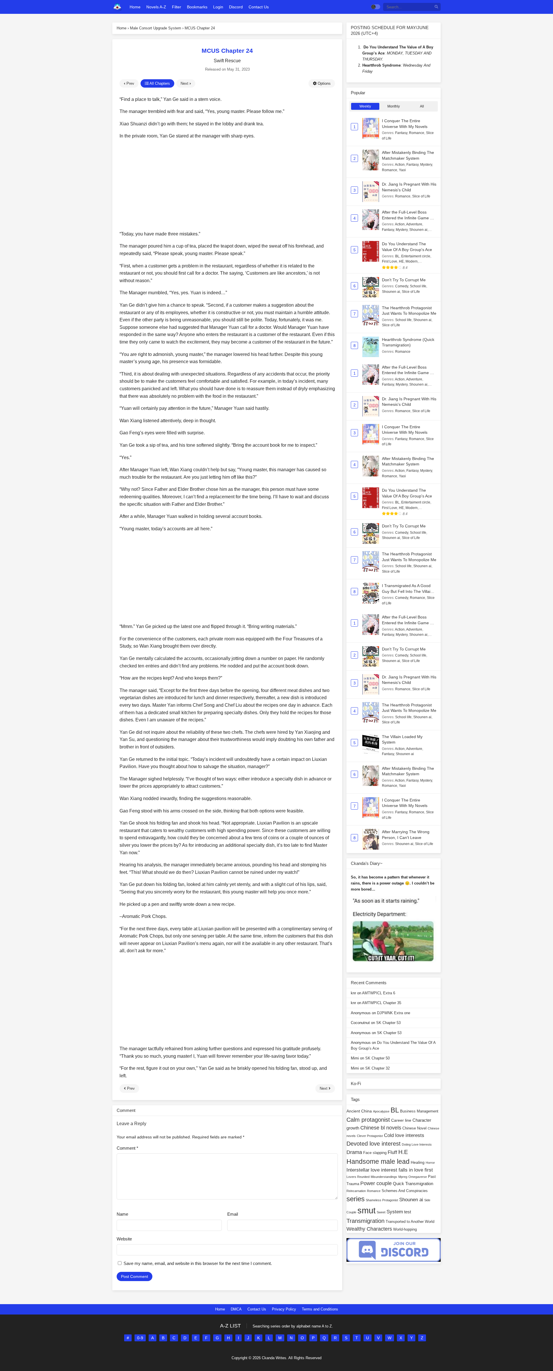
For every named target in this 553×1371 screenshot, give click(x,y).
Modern (412, 261)
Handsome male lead (378, 1161)
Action (400, 165)
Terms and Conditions (320, 1309)
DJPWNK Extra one (393, 1013)
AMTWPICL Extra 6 (378, 993)
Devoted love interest (373, 1143)
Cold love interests (404, 1135)
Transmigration (365, 1221)
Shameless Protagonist (382, 1200)
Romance (416, 133)
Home (220, 1309)
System (395, 1212)
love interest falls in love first (402, 1170)
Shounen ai (418, 230)
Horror (430, 1162)
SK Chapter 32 (377, 1068)
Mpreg (402, 1176)
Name (122, 1214)
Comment (127, 1148)
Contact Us (256, 1309)
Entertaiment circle (415, 256)
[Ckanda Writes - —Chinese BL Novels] (117, 7)
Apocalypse (381, 1111)
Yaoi (402, 170)
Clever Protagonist (370, 1136)
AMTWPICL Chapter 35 (381, 1003)
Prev (129, 83)
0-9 (140, 1338)
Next (185, 83)
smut (366, 1210)
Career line (401, 1120)
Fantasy (401, 133)
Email (232, 1214)
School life (418, 286)
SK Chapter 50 (377, 1058)
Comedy (401, 286)
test (407, 1211)
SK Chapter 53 (388, 1023)
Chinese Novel (414, 1128)
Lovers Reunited (358, 1176)
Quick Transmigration (413, 1183)
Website (124, 1238)
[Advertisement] (227, 185)
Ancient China (359, 1111)
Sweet (381, 1212)
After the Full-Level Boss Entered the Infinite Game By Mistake (408, 218)
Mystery (426, 165)
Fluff (392, 1152)
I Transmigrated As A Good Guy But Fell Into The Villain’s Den (408, 591)
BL (397, 256)
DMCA (236, 1309)
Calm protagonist (368, 1120)
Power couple (376, 1183)
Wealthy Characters (369, 1229)
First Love (389, 261)
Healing (418, 1162)
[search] (436, 7)
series (355, 1199)
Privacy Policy (284, 1309)
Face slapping (375, 1153)
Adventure (414, 224)
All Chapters (159, 83)
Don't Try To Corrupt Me (404, 280)
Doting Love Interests (417, 1144)
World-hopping (405, 1229)
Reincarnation (356, 1191)
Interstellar (358, 1170)
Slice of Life (421, 196)
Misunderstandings (384, 1176)
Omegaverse (417, 1176)
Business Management (419, 1111)
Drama (354, 1152)
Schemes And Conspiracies (405, 1191)
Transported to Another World (410, 1222)
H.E (403, 1152)
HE (401, 261)
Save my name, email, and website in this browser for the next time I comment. (198, 1263)
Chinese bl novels (380, 1128)
